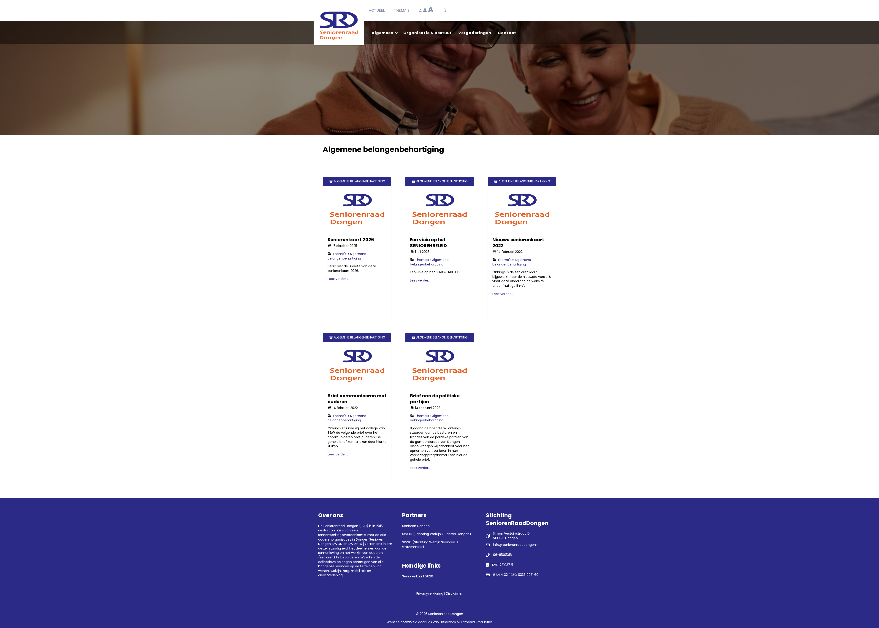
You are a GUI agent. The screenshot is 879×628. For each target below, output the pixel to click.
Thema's (340, 254)
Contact (507, 32)
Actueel (377, 10)
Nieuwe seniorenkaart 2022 (518, 242)
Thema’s (402, 10)
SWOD (337, 543)
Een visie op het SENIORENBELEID (428, 242)
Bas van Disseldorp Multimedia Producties (459, 622)
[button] (445, 10)
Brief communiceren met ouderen (357, 398)
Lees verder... (338, 278)
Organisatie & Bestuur (427, 32)
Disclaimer (454, 593)
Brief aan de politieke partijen (435, 398)
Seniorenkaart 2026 (351, 239)
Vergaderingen (474, 32)
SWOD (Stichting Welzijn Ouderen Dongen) (436, 534)
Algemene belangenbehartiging (347, 256)
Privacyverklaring (429, 593)
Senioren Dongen (416, 526)
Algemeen (382, 32)
